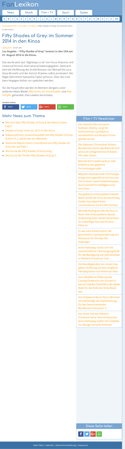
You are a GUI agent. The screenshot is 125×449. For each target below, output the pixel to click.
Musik (29, 12)
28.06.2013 (7, 47)
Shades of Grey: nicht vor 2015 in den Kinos (30, 130)
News (10, 12)
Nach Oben (38, 445)
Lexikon (20, 4)
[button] (10, 107)
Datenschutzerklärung (66, 445)
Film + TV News (29, 25)
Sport (65, 12)
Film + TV (47, 12)
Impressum (83, 445)
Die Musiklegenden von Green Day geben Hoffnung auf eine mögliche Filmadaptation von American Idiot (98, 267)
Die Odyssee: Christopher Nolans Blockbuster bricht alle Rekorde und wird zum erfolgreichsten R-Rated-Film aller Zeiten (98, 150)
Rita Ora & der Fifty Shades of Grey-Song (28, 151)
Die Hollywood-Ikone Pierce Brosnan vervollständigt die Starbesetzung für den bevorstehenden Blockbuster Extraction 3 (99, 303)
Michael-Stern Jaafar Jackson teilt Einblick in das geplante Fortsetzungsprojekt (97, 164)
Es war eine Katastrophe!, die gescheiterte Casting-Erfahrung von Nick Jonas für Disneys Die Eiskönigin (98, 236)
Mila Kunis (35, 91)
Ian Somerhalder (51, 91)
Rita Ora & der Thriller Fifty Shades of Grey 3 (30, 155)
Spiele (84, 12)
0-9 (116, 18)
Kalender (50, 445)
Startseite (6, 25)
